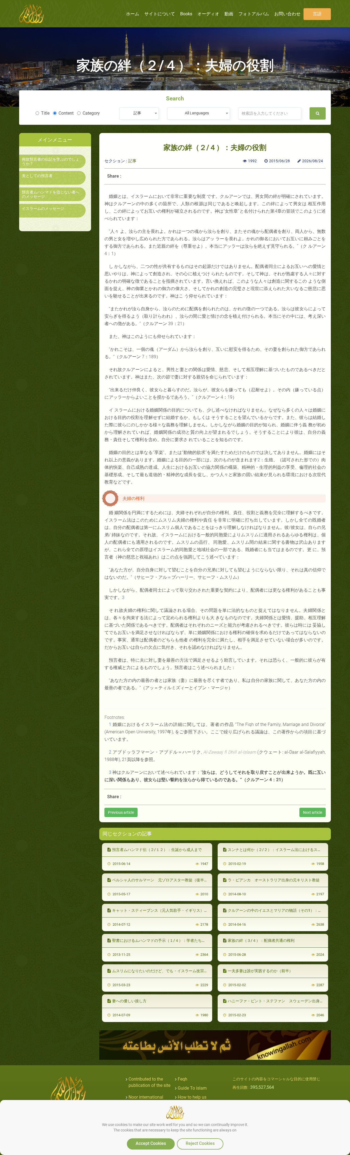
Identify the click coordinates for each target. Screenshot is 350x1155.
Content (66, 113)
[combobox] (139, 113)
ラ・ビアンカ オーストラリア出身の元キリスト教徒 (274, 880)
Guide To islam (192, 1088)
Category (91, 113)
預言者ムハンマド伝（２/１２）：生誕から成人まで (157, 849)
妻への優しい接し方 (129, 1001)
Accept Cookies (151, 1143)
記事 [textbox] (137, 113)
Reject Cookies (200, 1143)
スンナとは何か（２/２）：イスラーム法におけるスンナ (276, 849)
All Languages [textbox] (197, 113)
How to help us (192, 1097)
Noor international (146, 1097)
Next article (312, 812)
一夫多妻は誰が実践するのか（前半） (260, 971)
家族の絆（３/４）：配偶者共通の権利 (261, 940)
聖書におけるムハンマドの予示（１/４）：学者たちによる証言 (166, 940)
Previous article (121, 812)
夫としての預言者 (37, 176)
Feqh (182, 1079)
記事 (132, 160)
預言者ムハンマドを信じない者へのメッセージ (50, 194)
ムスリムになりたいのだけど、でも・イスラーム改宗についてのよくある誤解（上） (185, 971)
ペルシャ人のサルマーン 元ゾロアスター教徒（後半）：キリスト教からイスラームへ (186, 880)
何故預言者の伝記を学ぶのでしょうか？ (50, 161)
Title (45, 113)
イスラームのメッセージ (43, 209)
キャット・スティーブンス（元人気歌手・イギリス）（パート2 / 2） (171, 910)
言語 (317, 13)
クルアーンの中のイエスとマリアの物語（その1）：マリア (278, 910)
